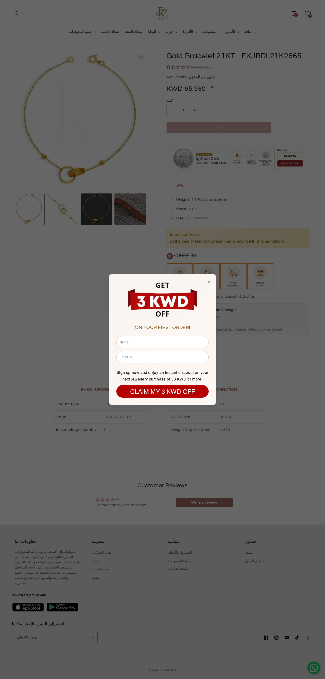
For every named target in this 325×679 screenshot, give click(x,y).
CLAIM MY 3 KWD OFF (162, 391)
